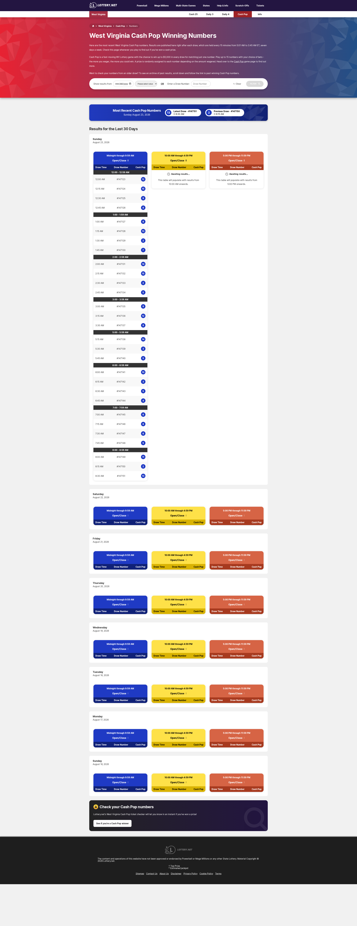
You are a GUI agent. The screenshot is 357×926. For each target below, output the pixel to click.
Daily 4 (225, 14)
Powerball (142, 5)
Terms (218, 873)
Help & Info (222, 5)
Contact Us (151, 873)
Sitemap (140, 873)
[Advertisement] (178, 905)
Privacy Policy (190, 873)
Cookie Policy (206, 873)
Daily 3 (209, 14)
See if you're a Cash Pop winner (112, 823)
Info (260, 14)
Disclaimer (176, 873)
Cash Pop (243, 14)
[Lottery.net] (103, 7)
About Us (164, 873)
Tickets (260, 5)
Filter (253, 84)
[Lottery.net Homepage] (93, 26)
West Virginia (98, 14)
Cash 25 (193, 14)
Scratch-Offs (242, 5)
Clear (238, 83)
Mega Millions (161, 5)
